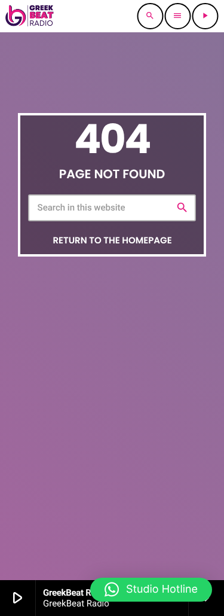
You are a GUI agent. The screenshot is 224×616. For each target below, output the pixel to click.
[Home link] (29, 16)
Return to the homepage (112, 240)
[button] (151, 590)
